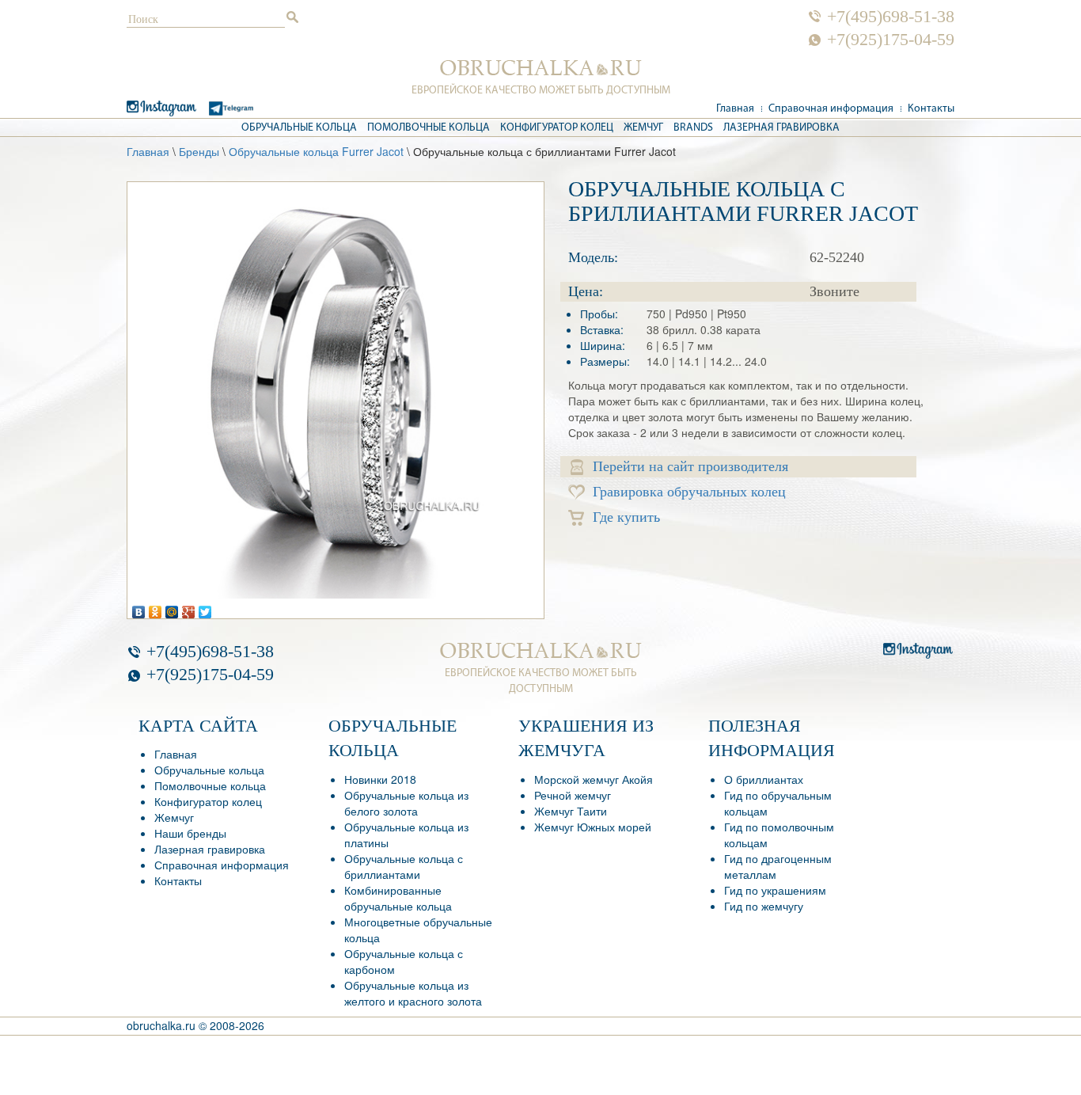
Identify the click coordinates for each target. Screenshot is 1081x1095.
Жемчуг (643, 128)
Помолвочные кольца (428, 128)
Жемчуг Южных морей (592, 827)
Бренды (199, 151)
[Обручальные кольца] (541, 68)
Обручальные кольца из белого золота (406, 803)
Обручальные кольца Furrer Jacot (316, 151)
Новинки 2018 (380, 779)
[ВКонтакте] (139, 608)
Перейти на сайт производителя (690, 466)
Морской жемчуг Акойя (593, 779)
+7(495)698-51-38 (890, 16)
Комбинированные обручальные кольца (398, 898)
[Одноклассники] (155, 608)
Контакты (931, 109)
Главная (735, 109)
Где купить (626, 517)
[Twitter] (205, 608)
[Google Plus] (188, 608)
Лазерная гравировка (781, 128)
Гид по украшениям (775, 890)
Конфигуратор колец (556, 128)
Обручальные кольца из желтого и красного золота (413, 993)
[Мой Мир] (172, 608)
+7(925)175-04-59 (890, 39)
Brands (693, 128)
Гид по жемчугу (763, 906)
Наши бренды (190, 833)
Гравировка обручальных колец (689, 492)
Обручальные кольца (299, 128)
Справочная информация (830, 109)
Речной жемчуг (572, 795)
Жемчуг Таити (570, 811)
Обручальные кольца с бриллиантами (403, 866)
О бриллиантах (763, 779)
